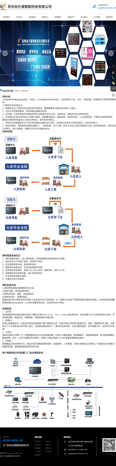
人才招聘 (96, 17)
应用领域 (24, 91)
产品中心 (19, 17)
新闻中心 (45, 17)
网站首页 (6, 17)
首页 (17, 91)
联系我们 (109, 17)
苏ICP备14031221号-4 (12, 456)
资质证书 (71, 17)
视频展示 (58, 17)
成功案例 (32, 17)
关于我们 (83, 17)
